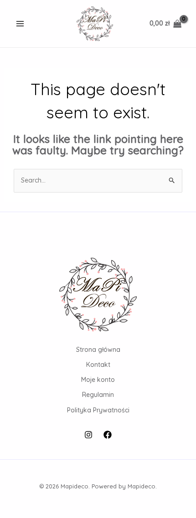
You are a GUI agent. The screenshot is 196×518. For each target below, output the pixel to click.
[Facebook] (107, 435)
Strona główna (98, 349)
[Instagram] (88, 435)
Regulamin (98, 395)
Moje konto (98, 380)
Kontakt (98, 365)
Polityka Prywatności (98, 410)
